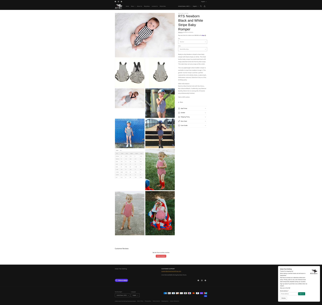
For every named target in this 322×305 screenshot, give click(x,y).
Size (179, 38)
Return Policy (140, 301)
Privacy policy (148, 301)
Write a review (161, 256)
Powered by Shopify (131, 301)
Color (179, 46)
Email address (284, 291)
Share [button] (181, 102)
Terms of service (156, 301)
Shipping (180, 32)
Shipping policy (164, 301)
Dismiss (283, 298)
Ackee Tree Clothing (122, 301)
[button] (133, 6)
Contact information (174, 301)
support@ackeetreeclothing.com (171, 271)
